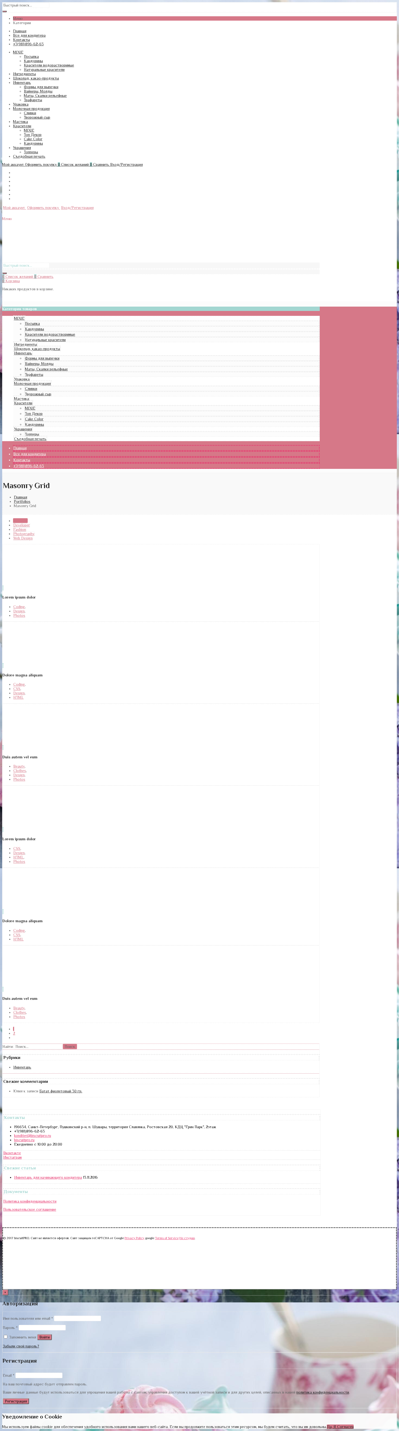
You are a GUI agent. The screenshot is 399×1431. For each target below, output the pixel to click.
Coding (19, 607)
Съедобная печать (29, 156)
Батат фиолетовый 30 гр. (60, 1091)
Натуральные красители (44, 69)
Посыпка (31, 56)
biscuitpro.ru (24, 1140)
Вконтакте (12, 1153)
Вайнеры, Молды (38, 91)
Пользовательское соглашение (29, 1209)
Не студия (187, 1238)
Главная (19, 31)
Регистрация (16, 1401)
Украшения (22, 147)
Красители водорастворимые (49, 65)
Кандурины (33, 61)
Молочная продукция (31, 108)
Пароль (10, 1327)
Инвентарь (22, 82)
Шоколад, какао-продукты (36, 78)
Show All (20, 521)
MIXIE (18, 52)
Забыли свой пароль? (21, 1346)
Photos (19, 615)
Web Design (23, 538)
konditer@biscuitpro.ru (32, 1135)
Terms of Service (167, 1238)
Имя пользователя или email (28, 1318)
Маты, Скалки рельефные (45, 95)
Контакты (21, 39)
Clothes (19, 770)
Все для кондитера (29, 35)
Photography (23, 534)
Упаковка (20, 104)
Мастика (20, 121)
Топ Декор (33, 134)
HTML (18, 697)
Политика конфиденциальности (29, 1201)
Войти (44, 1337)
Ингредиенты (24, 74)
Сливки (30, 113)
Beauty (19, 766)
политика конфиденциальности (322, 1392)
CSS (16, 688)
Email (8, 1375)
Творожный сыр (37, 117)
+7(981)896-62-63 (28, 44)
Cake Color (33, 139)
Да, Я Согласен (340, 1426)
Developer (21, 525)
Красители (22, 126)
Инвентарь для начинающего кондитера (48, 1177)
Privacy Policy (134, 1238)
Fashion (19, 529)
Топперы (31, 152)
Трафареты (33, 100)
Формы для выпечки (41, 87)
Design (19, 611)
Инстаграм (12, 1157)
